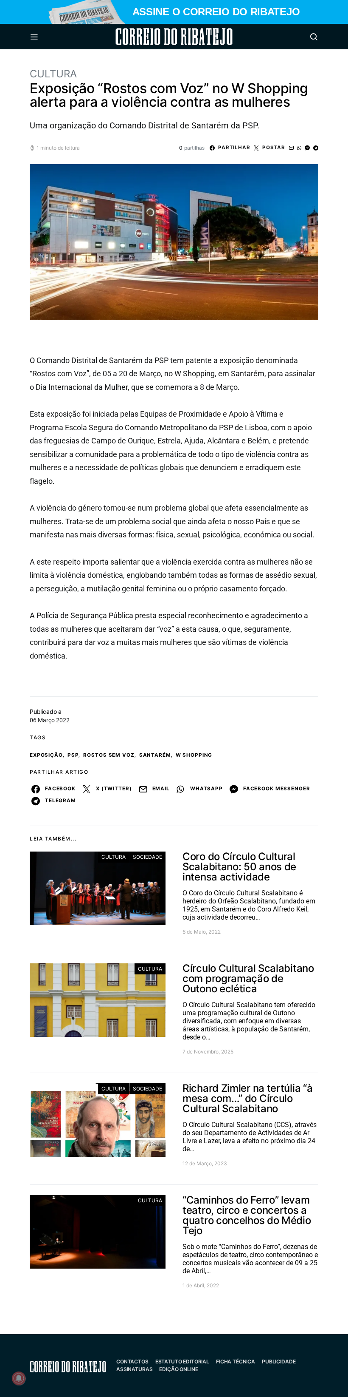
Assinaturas (134, 1369)
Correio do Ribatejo (153, 36)
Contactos (132, 1361)
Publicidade (278, 1361)
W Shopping (194, 755)
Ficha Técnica (235, 1361)
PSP (73, 755)
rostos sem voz (108, 755)
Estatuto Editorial (182, 1361)
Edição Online (178, 1369)
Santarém (155, 755)
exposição (46, 755)
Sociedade (147, 857)
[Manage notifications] (18, 1378)
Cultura (53, 74)
